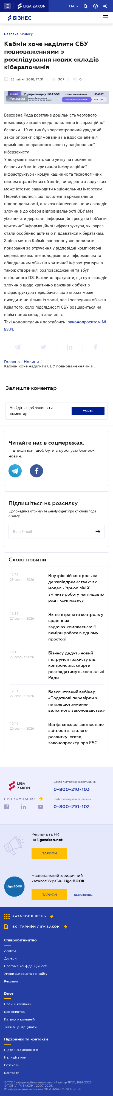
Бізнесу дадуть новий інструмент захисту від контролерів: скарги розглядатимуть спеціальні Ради (76, 665)
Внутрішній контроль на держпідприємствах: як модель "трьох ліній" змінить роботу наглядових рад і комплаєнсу (76, 587)
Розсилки (11, 1065)
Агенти (10, 951)
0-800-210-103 (71, 789)
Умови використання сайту (25, 974)
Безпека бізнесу (18, 34)
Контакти (11, 1073)
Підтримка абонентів (21, 1050)
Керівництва (14, 1012)
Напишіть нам (15, 1057)
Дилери (10, 958)
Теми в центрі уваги (20, 1027)
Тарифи (49, 853)
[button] (7, 6)
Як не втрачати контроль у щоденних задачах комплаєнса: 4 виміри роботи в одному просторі (75, 626)
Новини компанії (17, 1004)
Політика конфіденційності (25, 966)
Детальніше (83, 894)
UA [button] (72, 6)
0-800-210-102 (71, 806)
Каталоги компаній (19, 1019)
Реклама (11, 981)
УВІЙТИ (88, 411)
